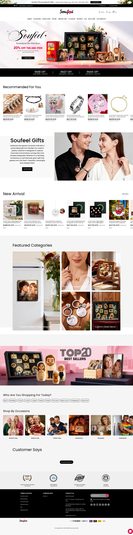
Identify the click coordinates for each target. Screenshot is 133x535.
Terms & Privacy (24, 501)
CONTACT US (103, 5)
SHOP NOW (27, 169)
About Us (45, 496)
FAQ (21, 507)
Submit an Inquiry (69, 496)
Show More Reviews (66, 462)
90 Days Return (24, 499)
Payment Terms (24, 504)
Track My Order (24, 496)
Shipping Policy (24, 510)
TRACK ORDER (114, 5)
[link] (29, 19)
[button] (101, 12)
